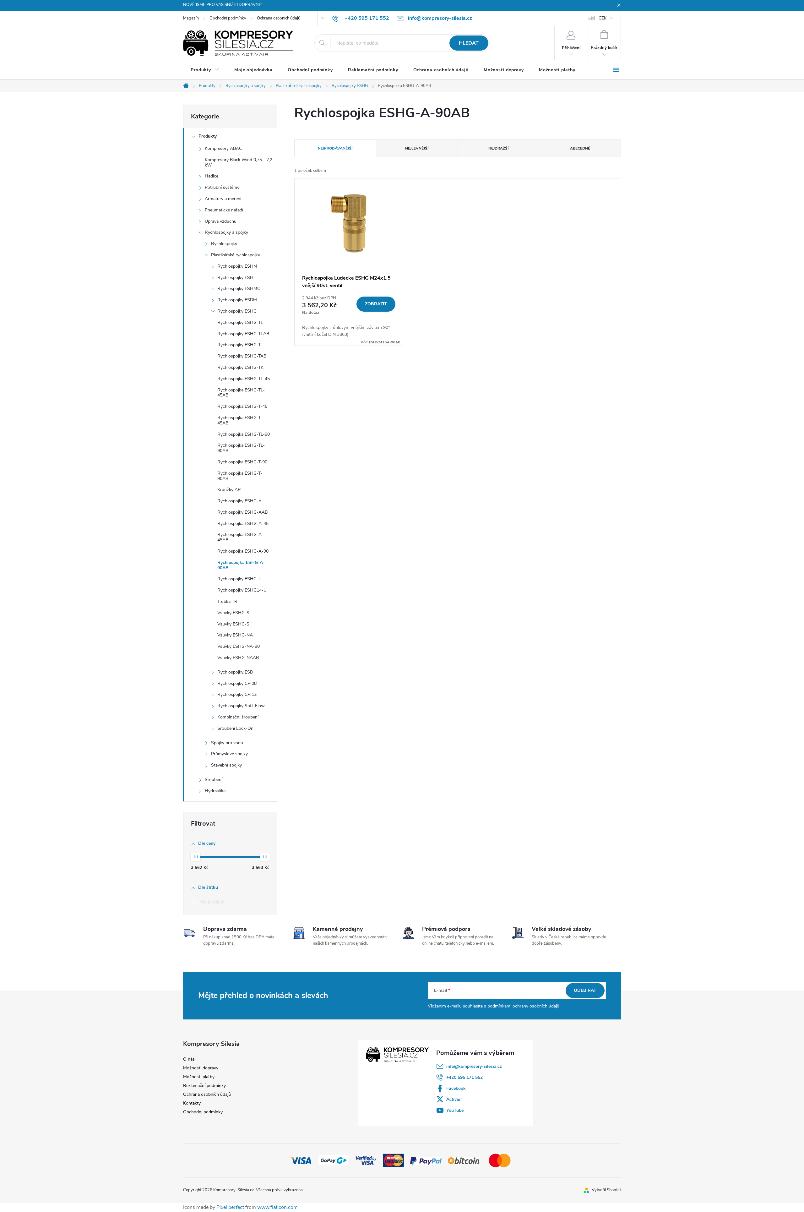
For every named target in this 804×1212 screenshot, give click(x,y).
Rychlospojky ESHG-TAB (241, 356)
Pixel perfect (230, 1207)
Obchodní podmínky (227, 18)
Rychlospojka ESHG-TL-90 (243, 434)
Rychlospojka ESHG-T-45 (242, 406)
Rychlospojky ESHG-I (238, 579)
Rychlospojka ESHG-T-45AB (239, 420)
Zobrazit (376, 304)
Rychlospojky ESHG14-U (242, 590)
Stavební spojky (226, 765)
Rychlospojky (224, 244)
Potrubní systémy (222, 187)
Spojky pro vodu (227, 743)
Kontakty (192, 1103)
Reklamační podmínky (204, 1086)
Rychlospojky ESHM (237, 266)
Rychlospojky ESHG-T (239, 345)
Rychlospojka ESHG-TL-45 (243, 379)
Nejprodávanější (335, 148)
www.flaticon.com (277, 1207)
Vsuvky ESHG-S (233, 624)
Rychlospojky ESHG (237, 311)
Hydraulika (215, 791)
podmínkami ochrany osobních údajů (523, 1006)
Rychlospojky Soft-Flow (241, 706)
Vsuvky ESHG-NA (235, 635)
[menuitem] (205, 70)
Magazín (191, 18)
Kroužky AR (229, 490)
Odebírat (585, 990)
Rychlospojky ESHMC (238, 289)
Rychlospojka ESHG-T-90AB (239, 476)
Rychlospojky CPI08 (237, 683)
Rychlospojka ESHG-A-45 (243, 524)
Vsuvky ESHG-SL (234, 613)
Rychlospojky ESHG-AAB (242, 512)
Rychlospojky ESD (235, 672)
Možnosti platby (199, 1077)
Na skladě (213, 902)
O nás (189, 1059)
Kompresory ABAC (223, 148)
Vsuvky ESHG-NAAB (238, 658)
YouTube (455, 1110)
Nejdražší (498, 148)
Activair (454, 1099)
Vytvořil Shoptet (606, 1190)
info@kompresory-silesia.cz (474, 1066)
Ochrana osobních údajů (278, 18)
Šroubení (213, 780)
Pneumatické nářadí (224, 210)
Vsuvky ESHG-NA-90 (238, 646)
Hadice (211, 176)
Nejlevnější (416, 148)
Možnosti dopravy (200, 1068)
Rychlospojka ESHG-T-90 (242, 462)
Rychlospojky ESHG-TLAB (243, 334)
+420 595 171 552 (464, 1077)
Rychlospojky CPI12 (237, 694)
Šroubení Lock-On (235, 728)
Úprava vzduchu (220, 221)
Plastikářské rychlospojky (235, 255)
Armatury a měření (223, 199)
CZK (602, 18)
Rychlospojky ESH (235, 278)
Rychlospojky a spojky (226, 232)
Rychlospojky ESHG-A (239, 501)
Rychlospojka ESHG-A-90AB (241, 565)
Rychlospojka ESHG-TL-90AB (241, 448)
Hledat (469, 43)
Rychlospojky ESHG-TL (240, 322)
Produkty (207, 136)
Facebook (456, 1088)
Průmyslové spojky (229, 754)
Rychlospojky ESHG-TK (240, 367)
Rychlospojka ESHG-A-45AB (240, 537)
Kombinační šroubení (237, 717)
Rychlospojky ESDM (237, 300)
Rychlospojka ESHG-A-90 (243, 551)
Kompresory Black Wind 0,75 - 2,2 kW (238, 162)
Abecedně (580, 148)
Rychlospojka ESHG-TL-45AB (241, 392)
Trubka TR (227, 601)
